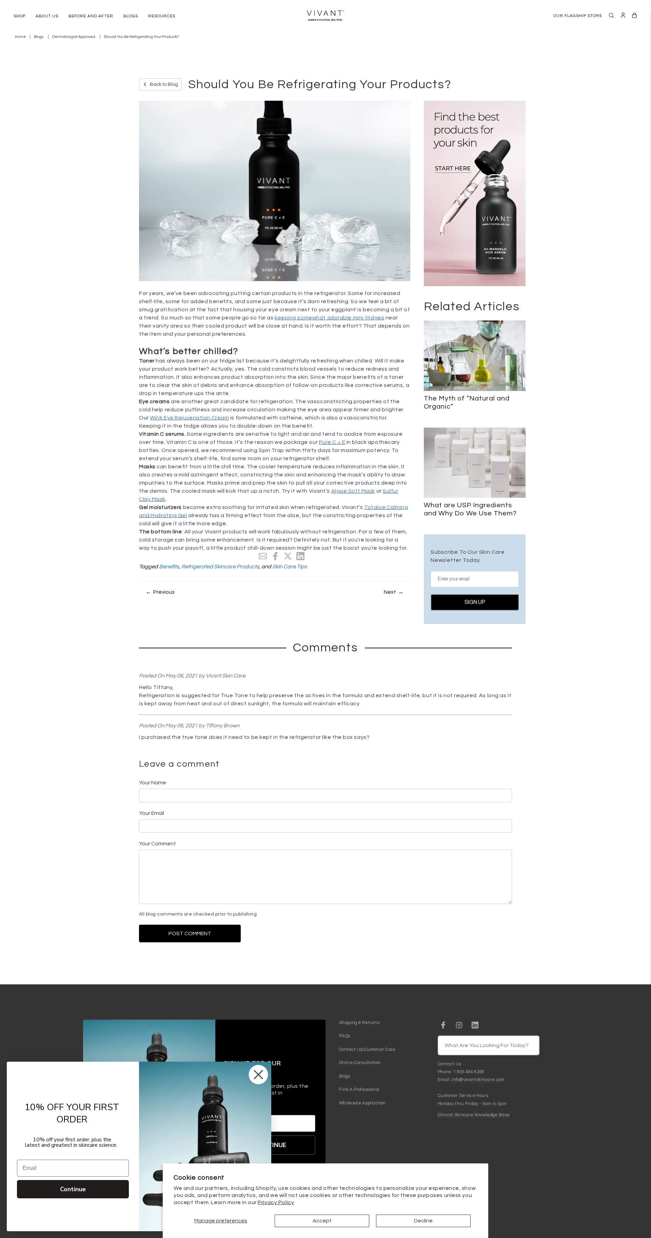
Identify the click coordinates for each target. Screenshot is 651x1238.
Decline (423, 1220)
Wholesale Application (362, 1103)
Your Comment (157, 843)
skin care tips (289, 566)
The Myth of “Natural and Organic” (467, 402)
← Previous (160, 592)
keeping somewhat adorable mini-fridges (329, 317)
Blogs (38, 37)
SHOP (19, 16)
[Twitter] (288, 556)
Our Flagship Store (577, 16)
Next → (393, 592)
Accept (322, 1220)
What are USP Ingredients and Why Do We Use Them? (470, 509)
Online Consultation (359, 1062)
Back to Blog (164, 84)
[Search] (611, 15)
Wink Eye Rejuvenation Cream (189, 417)
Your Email (151, 813)
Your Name (152, 782)
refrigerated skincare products (220, 566)
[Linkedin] (300, 556)
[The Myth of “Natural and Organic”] (475, 355)
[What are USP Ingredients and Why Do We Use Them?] (475, 463)
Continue (73, 1189)
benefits (169, 566)
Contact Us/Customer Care (367, 1049)
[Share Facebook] (275, 556)
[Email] (263, 556)
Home (20, 37)
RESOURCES (161, 16)
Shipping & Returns (359, 1022)
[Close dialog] (258, 1074)
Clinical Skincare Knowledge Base (474, 1115)
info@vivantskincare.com (478, 1079)
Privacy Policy (276, 1202)
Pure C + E (332, 442)
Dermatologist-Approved (73, 37)
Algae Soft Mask (353, 491)
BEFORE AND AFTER (90, 16)
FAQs (344, 1036)
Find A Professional (359, 1089)
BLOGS (130, 16)
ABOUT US (47, 16)
